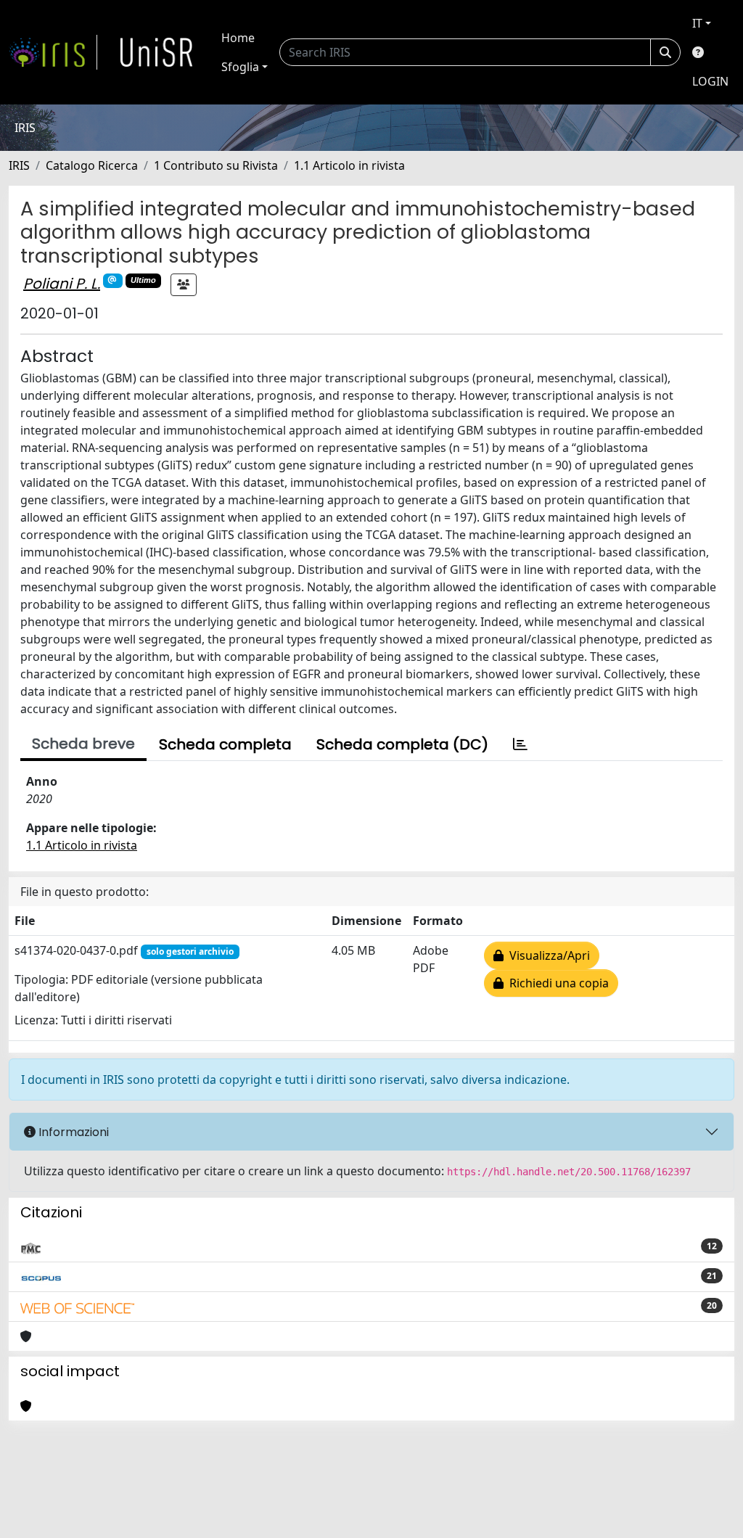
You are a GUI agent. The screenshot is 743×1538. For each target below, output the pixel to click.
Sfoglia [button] (240, 67)
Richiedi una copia (556, 983)
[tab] (520, 744)
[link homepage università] (157, 52)
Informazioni (72, 1132)
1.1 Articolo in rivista (349, 165)
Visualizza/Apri (547, 955)
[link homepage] (53, 52)
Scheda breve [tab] (83, 743)
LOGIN (710, 81)
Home (238, 38)
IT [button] (697, 23)
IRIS (19, 165)
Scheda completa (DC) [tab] (402, 744)
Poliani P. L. (61, 284)
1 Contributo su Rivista (216, 165)
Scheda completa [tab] (225, 744)
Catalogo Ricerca (92, 165)
